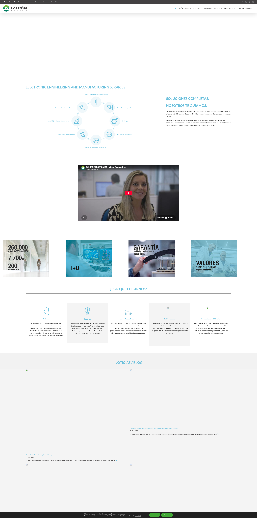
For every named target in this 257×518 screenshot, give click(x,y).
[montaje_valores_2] (214, 240)
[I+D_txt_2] (89, 240)
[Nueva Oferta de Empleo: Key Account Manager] (76, 411)
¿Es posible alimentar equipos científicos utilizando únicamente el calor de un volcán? (154, 428)
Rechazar (167, 515)
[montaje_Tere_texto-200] (26, 240)
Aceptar (154, 515)
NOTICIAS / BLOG (128, 362)
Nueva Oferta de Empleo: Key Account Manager (39, 455)
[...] (116, 460)
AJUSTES (138, 516)
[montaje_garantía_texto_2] (151, 240)
